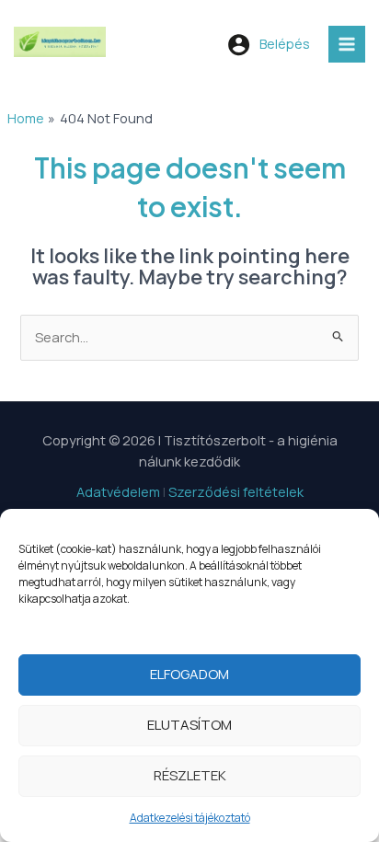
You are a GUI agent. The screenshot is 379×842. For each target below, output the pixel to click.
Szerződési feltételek (236, 491)
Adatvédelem (118, 491)
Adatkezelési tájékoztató (190, 817)
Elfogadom (189, 674)
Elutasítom (189, 724)
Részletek (190, 775)
